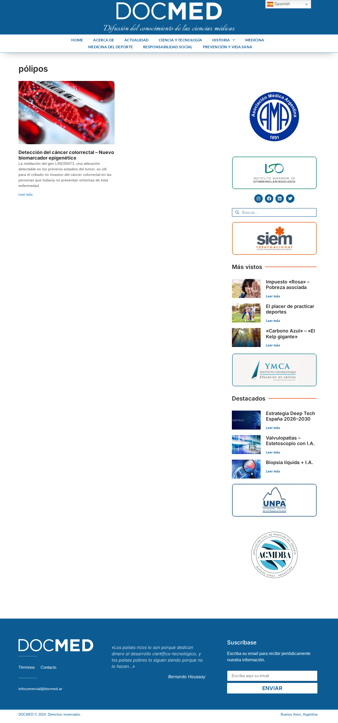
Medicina (254, 40)
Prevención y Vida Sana (227, 47)
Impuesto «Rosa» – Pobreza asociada (287, 284)
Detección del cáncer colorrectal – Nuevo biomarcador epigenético (66, 155)
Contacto (48, 667)
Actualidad (136, 40)
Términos (26, 667)
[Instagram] (258, 198)
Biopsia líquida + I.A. (289, 462)
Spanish (281, 4)
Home (77, 40)
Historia (221, 40)
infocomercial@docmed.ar (40, 689)
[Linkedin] (279, 198)
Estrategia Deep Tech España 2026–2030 (290, 416)
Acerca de (103, 40)
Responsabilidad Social (168, 47)
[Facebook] (269, 198)
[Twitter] (290, 198)
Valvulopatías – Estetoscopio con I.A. (290, 440)
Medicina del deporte (110, 47)
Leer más (25, 194)
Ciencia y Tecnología (180, 40)
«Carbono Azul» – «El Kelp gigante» (290, 333)
